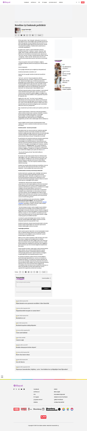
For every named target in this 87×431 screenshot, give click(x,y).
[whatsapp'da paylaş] (27, 35)
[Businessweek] (53, 409)
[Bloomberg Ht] (39, 409)
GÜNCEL (36, 402)
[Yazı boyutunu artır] (36, 35)
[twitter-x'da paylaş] (19, 35)
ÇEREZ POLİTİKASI (58, 399)
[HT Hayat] (43, 385)
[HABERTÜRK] (83, 2)
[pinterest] (24, 389)
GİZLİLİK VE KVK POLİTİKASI (60, 397)
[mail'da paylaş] (30, 35)
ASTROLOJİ (36, 392)
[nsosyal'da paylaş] (21, 35)
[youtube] (21, 389)
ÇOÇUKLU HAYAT (38, 399)
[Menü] (79, 2)
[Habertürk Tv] (24, 409)
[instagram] (18, 389)
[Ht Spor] (30, 409)
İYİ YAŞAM (36, 397)
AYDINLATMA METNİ (59, 402)
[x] (16, 389)
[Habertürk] (16, 409)
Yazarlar (20, 21)
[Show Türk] (68, 409)
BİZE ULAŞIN (57, 392)
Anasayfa (16, 21)
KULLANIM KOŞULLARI (59, 394)
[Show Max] (72, 409)
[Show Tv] (63, 409)
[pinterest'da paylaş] (33, 35)
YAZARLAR (36, 389)
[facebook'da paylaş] (16, 35)
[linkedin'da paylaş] (24, 35)
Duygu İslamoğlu (26, 21)
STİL (35, 394)
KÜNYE (55, 389)
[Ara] (76, 2)
